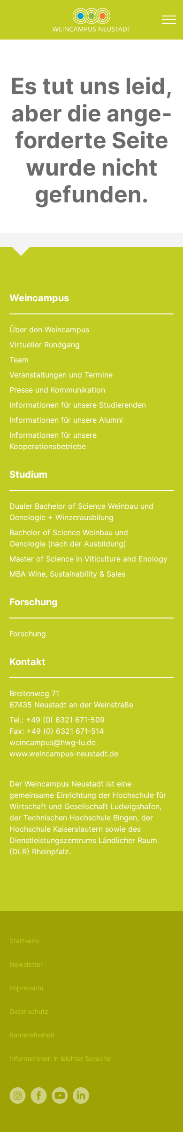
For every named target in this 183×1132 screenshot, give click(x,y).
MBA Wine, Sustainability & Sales (67, 573)
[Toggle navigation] (169, 20)
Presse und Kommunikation (57, 389)
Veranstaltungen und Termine (61, 374)
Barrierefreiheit (31, 1035)
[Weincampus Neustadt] (91, 18)
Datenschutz (28, 1011)
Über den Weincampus (49, 329)
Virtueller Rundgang (44, 344)
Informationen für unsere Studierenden (77, 404)
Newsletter (26, 964)
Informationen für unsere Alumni (66, 420)
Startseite (24, 941)
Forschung (27, 633)
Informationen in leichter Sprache (60, 1058)
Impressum (26, 988)
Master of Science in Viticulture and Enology (88, 558)
